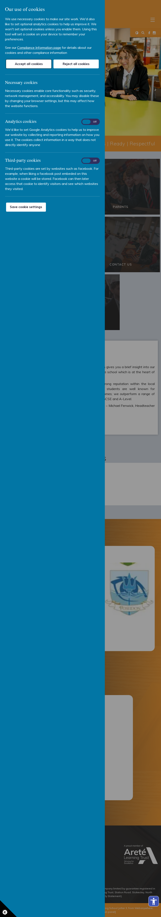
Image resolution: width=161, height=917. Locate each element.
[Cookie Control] (8, 908)
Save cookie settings (26, 207)
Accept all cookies (29, 64)
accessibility (153, 901)
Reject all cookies (76, 64)
